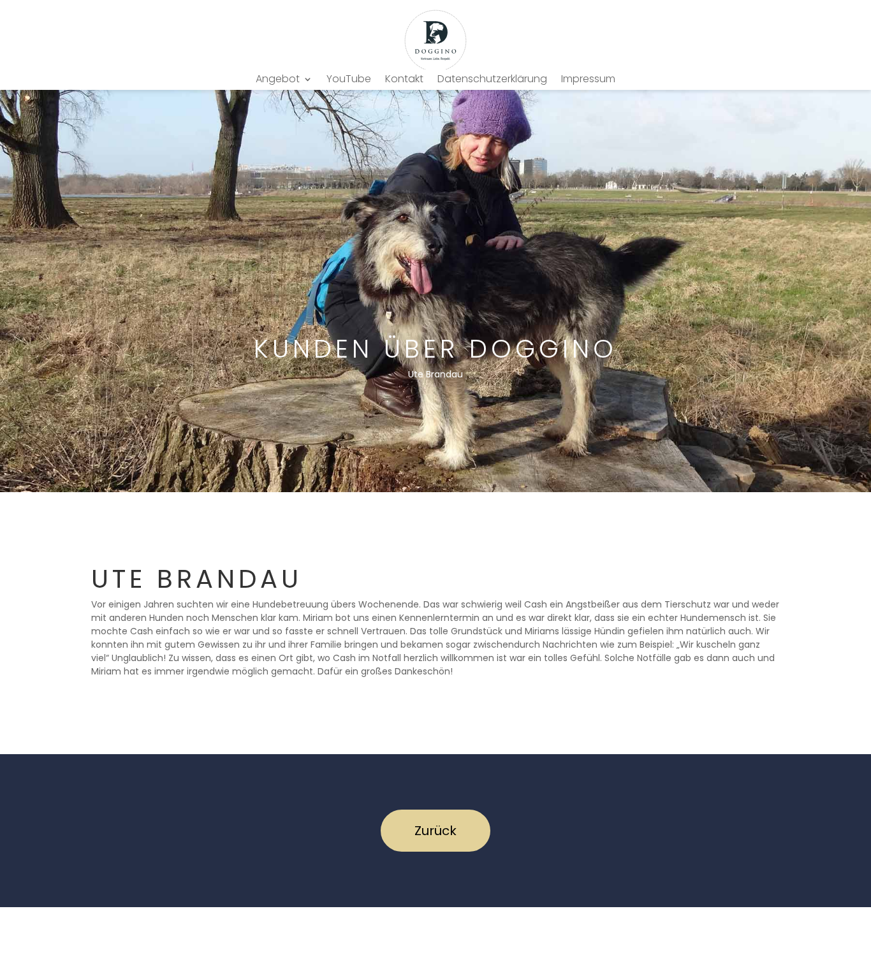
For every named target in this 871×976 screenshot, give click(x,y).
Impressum (588, 80)
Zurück (435, 831)
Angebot (278, 80)
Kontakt (404, 80)
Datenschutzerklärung (492, 80)
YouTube (348, 80)
